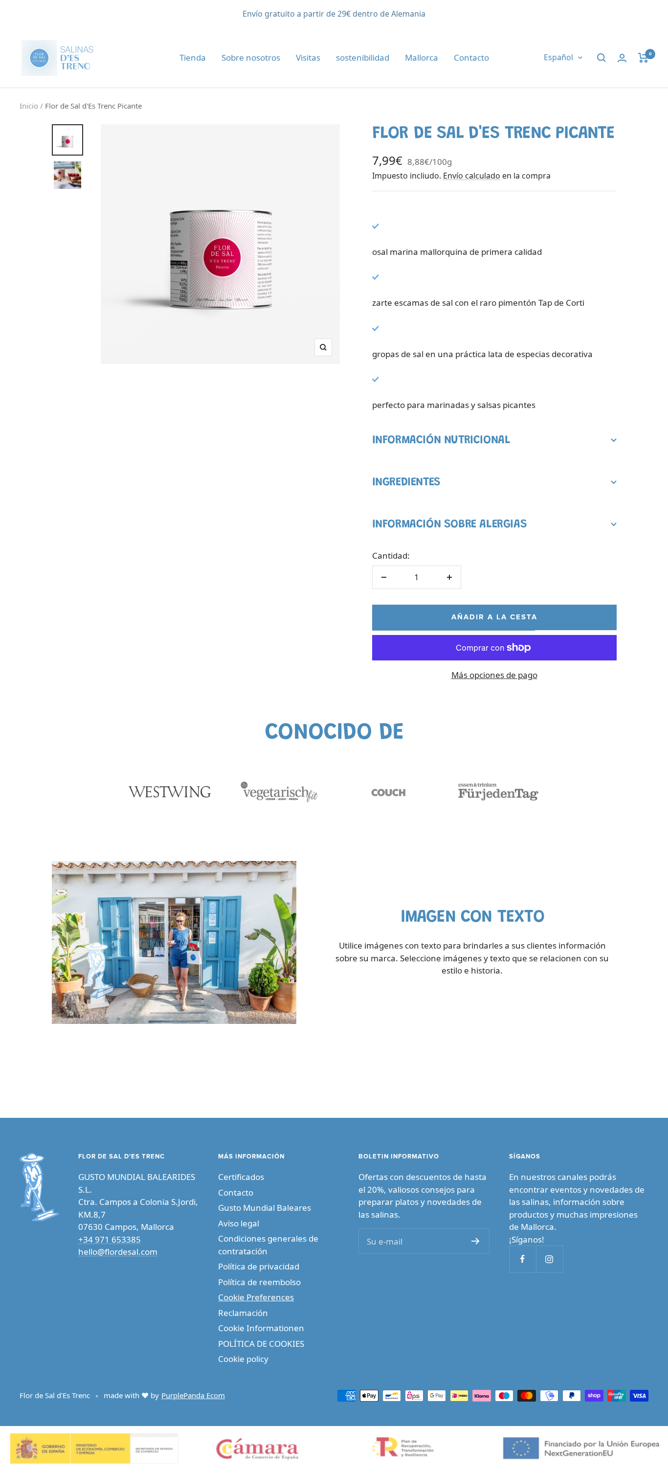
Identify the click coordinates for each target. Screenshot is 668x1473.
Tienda (192, 58)
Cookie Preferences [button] (256, 1297)
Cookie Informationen (261, 1328)
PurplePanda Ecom (193, 1395)
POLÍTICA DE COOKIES (261, 1343)
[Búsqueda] (601, 57)
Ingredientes (406, 482)
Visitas (308, 58)
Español (558, 57)
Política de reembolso (259, 1282)
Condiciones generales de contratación (268, 1245)
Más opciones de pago (494, 674)
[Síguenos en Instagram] (549, 1259)
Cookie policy (243, 1358)
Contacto (471, 58)
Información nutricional (441, 440)
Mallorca (421, 58)
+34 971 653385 (109, 1239)
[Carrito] (643, 58)
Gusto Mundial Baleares (264, 1207)
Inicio (29, 106)
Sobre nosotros (251, 58)
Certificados (241, 1176)
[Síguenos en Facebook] (522, 1259)
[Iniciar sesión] (622, 58)
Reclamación (243, 1312)
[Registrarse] (475, 1241)
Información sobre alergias (449, 524)
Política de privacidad (258, 1266)
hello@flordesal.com (117, 1251)
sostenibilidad (362, 58)
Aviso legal (238, 1223)
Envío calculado (471, 175)
